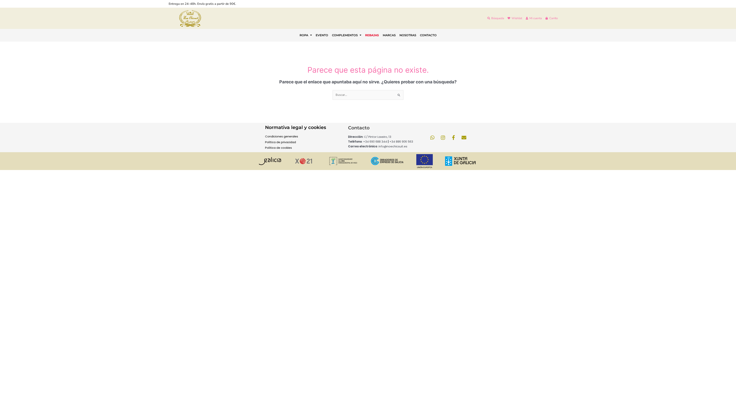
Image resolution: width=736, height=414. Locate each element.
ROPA (304, 35)
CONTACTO (428, 35)
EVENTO (322, 35)
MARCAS (389, 35)
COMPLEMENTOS (345, 35)
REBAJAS (372, 35)
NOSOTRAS (407, 35)
